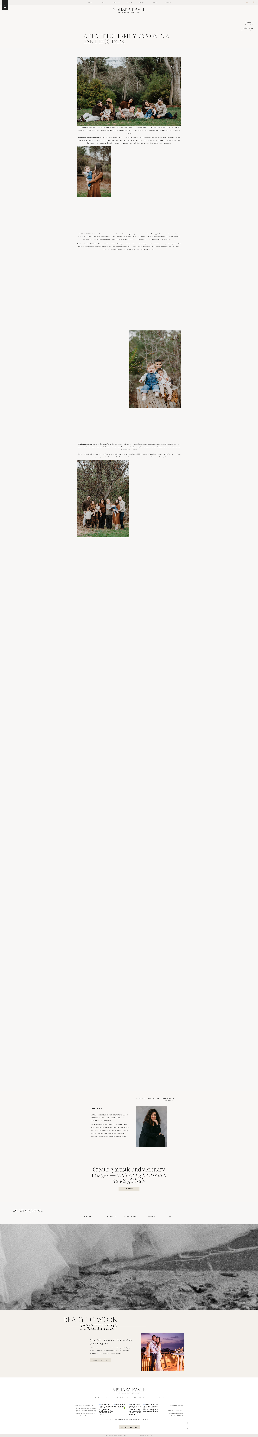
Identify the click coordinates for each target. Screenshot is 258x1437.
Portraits (248, 24)
